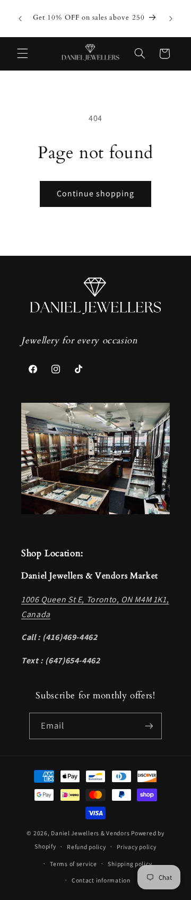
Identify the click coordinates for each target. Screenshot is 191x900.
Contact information (101, 880)
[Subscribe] (149, 726)
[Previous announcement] (20, 18)
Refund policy (86, 847)
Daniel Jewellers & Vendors (90, 833)
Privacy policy (136, 847)
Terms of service (73, 864)
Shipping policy (130, 864)
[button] (22, 53)
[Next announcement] (171, 18)
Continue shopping (96, 193)
